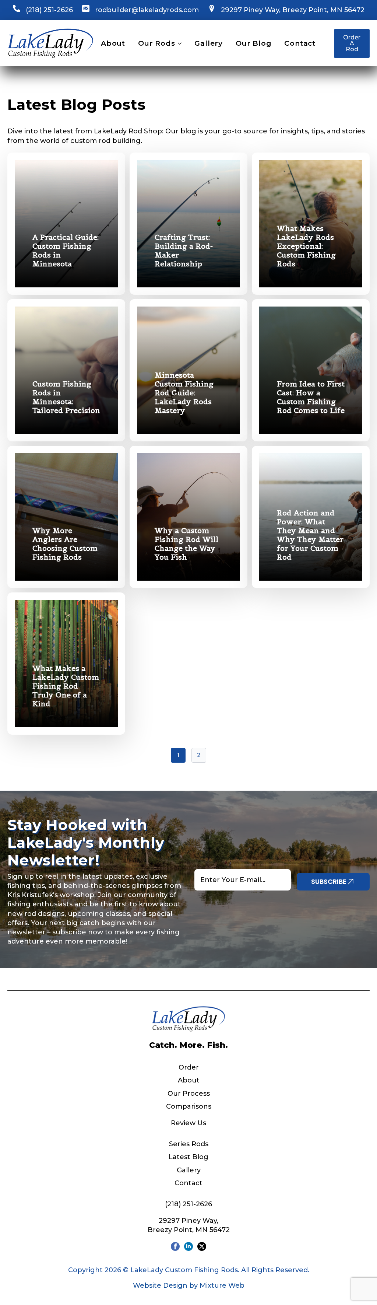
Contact (300, 43)
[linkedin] (188, 1246)
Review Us (188, 1123)
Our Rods (156, 43)
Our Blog (253, 43)
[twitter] (201, 1246)
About (113, 43)
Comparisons (188, 1106)
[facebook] (175, 1246)
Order (189, 1067)
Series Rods (188, 1144)
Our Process (189, 1093)
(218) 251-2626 (49, 10)
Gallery (208, 43)
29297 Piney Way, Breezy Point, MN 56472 (292, 10)
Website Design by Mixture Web (188, 1285)
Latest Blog (188, 1157)
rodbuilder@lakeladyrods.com (147, 10)
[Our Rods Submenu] (178, 43)
